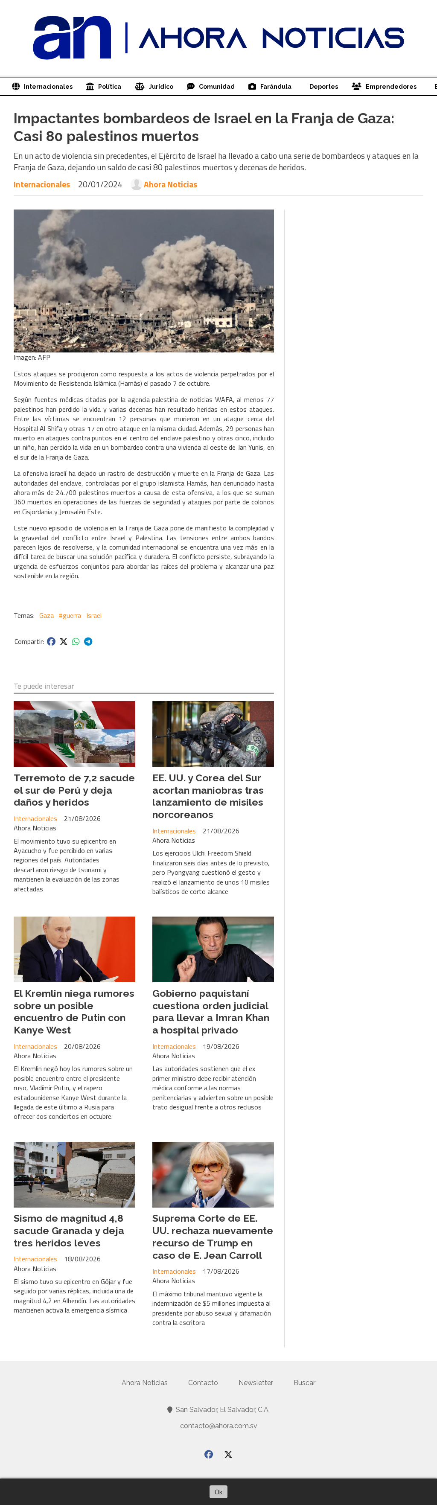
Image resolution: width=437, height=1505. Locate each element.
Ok (218, 1492)
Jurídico (161, 86)
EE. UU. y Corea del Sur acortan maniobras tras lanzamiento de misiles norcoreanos (208, 796)
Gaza (46, 615)
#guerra (69, 615)
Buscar (304, 1383)
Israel (94, 615)
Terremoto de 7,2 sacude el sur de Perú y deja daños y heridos (74, 790)
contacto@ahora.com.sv (218, 1426)
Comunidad (217, 86)
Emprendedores (391, 86)
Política (109, 86)
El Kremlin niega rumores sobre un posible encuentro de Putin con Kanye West (74, 1011)
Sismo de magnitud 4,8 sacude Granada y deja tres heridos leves (69, 1230)
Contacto (203, 1383)
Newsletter (256, 1383)
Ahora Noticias (170, 184)
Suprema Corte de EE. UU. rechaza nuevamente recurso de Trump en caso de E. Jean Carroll (212, 1236)
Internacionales (48, 86)
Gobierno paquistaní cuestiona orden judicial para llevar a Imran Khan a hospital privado (210, 1011)
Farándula (275, 86)
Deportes (323, 86)
